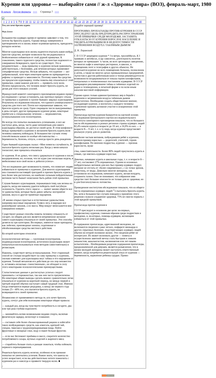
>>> (57, 11)
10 (26, 21)
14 (41, 21)
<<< (35, 11)
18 (57, 21)
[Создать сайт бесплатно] (108, 376)
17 (53, 21)
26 (87, 21)
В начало (6, 11)
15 (45, 21)
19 (60, 21)
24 (79, 21)
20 (64, 21)
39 (136, 21)
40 (140, 21)
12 (34, 21)
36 (125, 21)
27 (91, 21)
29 (98, 21)
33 (114, 21)
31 (106, 21)
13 (38, 21)
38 (133, 21)
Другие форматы (22, 11)
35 (121, 21)
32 (110, 21)
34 (117, 21)
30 (102, 21)
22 (72, 21)
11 (30, 21)
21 (68, 21)
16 (49, 21)
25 (83, 21)
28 (95, 21)
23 (76, 21)
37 (129, 21)
